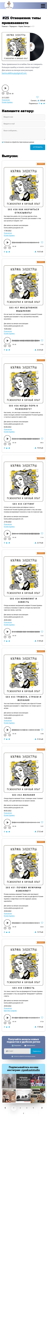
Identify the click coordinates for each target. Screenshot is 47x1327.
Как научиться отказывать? (23, 211)
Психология (6, 100)
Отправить (38, 147)
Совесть (23, 988)
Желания (23, 795)
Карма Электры (24, 26)
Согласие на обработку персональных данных (19, 142)
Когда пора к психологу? (23, 407)
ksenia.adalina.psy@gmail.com (14, 73)
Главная (5, 26)
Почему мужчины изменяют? (23, 889)
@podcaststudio (30, 1070)
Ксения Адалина (7, 102)
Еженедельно (30, 1045)
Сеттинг (23, 504)
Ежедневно (17, 1045)
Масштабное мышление (23, 309)
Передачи (13, 26)
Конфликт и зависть (23, 600)
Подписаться (37, 1051)
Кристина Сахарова (10, 1011)
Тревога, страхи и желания (23, 698)
